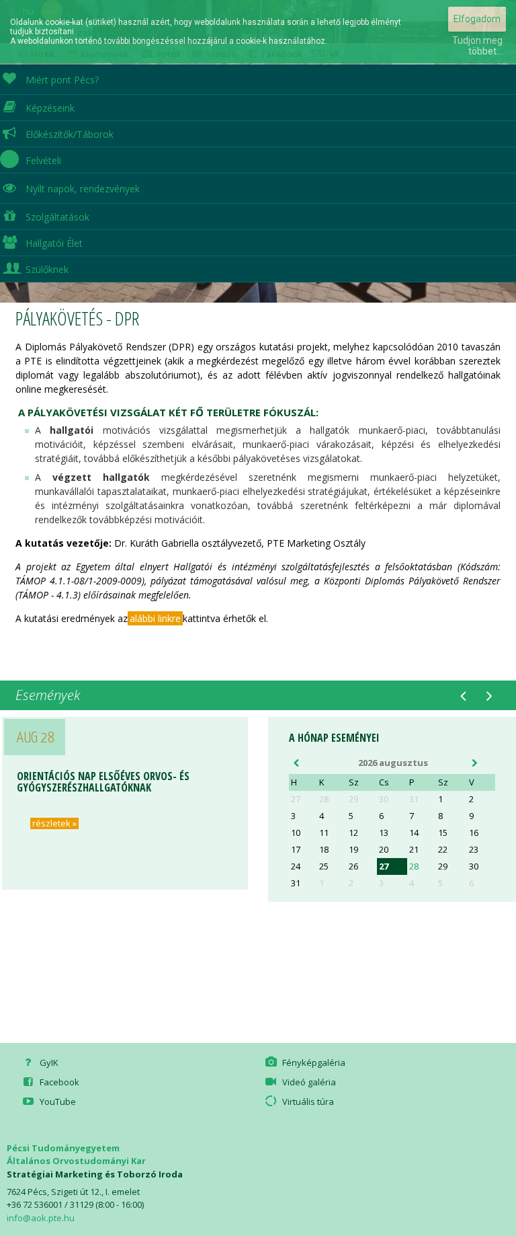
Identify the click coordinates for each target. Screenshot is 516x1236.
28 (414, 866)
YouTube (56, 1101)
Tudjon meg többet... (477, 45)
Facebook (57, 1082)
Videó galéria (307, 1082)
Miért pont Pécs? (62, 79)
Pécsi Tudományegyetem (63, 1148)
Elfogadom (477, 18)
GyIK (47, 1062)
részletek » (52, 823)
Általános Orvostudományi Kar (76, 1161)
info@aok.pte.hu (41, 1218)
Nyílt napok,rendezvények (83, 188)
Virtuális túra (306, 1101)
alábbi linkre (155, 618)
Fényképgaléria (311, 1062)
